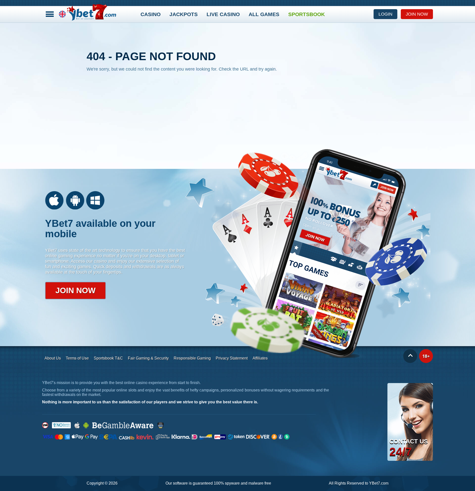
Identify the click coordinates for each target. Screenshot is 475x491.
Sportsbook (306, 14)
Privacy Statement (232, 358)
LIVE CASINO (223, 14)
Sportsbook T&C (108, 358)
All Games (264, 14)
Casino (151, 14)
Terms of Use (77, 358)
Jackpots (183, 14)
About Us (53, 358)
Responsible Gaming (192, 358)
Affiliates (260, 358)
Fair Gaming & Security (148, 358)
